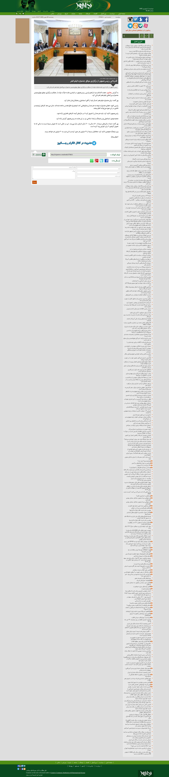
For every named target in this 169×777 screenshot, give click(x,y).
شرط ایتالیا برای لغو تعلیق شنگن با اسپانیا (139, 110)
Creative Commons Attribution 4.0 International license (67, 773)
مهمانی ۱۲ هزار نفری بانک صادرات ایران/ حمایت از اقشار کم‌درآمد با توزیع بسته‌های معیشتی (139, 350)
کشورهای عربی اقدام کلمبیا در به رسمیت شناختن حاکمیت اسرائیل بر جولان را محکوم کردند (138, 176)
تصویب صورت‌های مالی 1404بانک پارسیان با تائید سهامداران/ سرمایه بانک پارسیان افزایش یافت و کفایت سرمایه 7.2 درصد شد (138, 532)
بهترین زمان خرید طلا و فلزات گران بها (140, 520)
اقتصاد (95, 13)
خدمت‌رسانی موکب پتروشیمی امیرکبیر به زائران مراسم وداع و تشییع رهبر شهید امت (138, 689)
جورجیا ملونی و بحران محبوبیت (142, 101)
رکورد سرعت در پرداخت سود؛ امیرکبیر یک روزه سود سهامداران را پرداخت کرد (138, 544)
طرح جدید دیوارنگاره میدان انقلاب (141, 617)
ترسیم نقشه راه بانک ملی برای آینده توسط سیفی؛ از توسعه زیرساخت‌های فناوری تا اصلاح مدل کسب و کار (138, 627)
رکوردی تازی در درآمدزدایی (143, 601)
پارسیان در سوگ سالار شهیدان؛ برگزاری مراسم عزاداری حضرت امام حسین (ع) (137, 733)
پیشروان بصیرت (146, 589)
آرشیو (39, 11)
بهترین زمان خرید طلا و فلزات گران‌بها (140, 510)
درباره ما (52, 11)
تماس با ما (45, 11)
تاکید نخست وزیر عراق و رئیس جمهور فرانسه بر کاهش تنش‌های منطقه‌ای (138, 232)
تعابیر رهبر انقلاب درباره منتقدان (142, 570)
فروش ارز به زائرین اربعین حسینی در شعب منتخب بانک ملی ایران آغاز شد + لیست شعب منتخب (138, 664)
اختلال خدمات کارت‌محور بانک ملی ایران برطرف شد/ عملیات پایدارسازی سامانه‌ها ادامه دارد (137, 743)
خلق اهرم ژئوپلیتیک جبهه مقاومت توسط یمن (138, 554)
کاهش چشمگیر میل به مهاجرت (142, 586)
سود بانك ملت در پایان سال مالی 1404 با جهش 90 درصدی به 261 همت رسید (138, 753)
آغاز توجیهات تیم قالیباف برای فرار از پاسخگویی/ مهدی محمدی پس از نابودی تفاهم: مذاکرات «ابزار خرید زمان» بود (137, 658)
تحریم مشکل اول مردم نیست (142, 564)
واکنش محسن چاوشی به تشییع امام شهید (139, 682)
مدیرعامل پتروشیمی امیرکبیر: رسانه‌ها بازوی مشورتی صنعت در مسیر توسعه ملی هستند (138, 270)
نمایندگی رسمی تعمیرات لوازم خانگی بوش (139, 655)
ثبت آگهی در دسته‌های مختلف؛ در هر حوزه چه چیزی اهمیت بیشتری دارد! (138, 204)
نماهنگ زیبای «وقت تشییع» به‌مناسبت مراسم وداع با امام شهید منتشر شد (138, 725)
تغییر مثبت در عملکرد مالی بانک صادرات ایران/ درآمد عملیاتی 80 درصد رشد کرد (138, 327)
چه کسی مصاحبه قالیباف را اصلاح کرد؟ (140, 467)
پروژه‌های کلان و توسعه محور (143, 578)
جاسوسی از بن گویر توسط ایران (142, 415)
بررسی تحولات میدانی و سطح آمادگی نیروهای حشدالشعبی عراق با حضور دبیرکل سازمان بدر (138, 236)
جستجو (77, 766)
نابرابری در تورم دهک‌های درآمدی (141, 463)
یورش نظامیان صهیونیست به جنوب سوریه (139, 243)
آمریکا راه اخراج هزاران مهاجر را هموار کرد (138, 302)
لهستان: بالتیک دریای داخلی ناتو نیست (140, 104)
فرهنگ (88, 13)
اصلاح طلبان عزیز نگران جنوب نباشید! (140, 603)
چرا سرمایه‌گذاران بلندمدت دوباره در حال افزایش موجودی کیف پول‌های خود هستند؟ (139, 117)
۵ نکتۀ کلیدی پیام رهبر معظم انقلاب (141, 641)
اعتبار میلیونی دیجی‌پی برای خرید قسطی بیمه (138, 591)
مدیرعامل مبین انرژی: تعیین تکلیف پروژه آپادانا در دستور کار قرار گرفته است (138, 594)
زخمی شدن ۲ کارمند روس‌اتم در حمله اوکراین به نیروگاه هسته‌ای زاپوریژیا (138, 128)
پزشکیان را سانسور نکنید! (143, 496)
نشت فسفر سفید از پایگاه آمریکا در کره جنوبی (137, 474)
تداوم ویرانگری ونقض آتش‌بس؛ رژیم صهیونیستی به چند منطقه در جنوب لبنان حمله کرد (138, 166)
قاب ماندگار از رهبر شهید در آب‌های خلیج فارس (137, 572)
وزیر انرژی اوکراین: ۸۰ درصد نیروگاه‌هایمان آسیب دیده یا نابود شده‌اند (138, 408)
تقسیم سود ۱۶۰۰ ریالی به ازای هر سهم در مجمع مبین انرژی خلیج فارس (139, 598)
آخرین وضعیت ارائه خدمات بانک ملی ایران (139, 623)
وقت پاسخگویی (146, 547)
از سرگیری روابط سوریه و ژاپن (142, 423)
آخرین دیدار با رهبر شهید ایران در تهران (139, 687)
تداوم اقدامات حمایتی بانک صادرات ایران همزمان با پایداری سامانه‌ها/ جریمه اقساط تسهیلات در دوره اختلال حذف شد (139, 445)
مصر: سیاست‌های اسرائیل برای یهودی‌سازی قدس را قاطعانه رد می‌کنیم (138, 374)
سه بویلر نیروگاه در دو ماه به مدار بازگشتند (139, 267)
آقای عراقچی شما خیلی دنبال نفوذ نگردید (139, 506)
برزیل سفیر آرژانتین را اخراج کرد (141, 281)
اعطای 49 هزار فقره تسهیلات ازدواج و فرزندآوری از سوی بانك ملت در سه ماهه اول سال (138, 716)
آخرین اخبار (138, 41)
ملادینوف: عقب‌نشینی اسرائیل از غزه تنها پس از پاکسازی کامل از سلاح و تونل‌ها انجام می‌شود (137, 220)
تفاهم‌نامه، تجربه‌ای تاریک (144, 580)
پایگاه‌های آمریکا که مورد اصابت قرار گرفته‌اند (138, 611)
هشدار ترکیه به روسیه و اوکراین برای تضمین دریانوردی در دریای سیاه (138, 396)
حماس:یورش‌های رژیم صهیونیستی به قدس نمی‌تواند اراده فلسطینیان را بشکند (139, 331)
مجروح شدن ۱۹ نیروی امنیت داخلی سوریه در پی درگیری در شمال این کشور (138, 144)
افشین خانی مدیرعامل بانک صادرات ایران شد (138, 704)
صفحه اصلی (121, 13)
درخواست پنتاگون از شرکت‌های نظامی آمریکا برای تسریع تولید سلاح (138, 260)
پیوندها (33, 11)
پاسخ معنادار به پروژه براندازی (142, 556)
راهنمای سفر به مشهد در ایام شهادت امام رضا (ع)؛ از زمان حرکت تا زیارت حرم (138, 228)
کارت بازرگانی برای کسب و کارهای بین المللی (138, 421)
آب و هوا (27, 11)
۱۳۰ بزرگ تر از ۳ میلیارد (144, 465)
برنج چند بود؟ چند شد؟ (144, 461)
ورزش (59, 13)
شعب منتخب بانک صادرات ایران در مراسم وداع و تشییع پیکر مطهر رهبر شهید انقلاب (137, 693)
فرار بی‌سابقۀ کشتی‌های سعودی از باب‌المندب (138, 377)
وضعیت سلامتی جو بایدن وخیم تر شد (140, 249)
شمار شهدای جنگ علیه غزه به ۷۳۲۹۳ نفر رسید (137, 541)
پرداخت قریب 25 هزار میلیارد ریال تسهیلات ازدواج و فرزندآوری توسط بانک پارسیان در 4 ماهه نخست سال (138, 47)
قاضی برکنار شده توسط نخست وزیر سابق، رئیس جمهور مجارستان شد (139, 132)
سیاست (112, 13)
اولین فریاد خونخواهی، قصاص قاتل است (139, 684)
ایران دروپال (29, 775)
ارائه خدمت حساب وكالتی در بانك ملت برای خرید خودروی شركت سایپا (138, 697)
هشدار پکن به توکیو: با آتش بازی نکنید (140, 312)
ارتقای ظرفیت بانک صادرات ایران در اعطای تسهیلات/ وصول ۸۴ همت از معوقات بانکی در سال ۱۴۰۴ (138, 488)
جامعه (80, 13)
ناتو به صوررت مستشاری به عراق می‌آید (140, 429)
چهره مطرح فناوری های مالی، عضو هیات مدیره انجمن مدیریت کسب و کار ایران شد (137, 483)
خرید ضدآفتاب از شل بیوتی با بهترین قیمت (139, 476)
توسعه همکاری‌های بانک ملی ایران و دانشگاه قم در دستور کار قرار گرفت (138, 517)
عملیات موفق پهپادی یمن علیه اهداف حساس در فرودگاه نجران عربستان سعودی (137, 404)
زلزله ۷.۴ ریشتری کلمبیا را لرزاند (141, 195)
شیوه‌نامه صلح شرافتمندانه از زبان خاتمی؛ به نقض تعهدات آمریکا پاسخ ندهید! (138, 58)
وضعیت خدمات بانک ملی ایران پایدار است (139, 441)
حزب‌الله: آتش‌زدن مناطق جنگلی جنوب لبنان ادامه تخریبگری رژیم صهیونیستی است (138, 224)
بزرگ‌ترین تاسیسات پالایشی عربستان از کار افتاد (137, 470)
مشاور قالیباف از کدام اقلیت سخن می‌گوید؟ (139, 605)
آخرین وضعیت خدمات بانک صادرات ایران (139, 672)
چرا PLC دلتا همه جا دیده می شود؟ (141, 746)
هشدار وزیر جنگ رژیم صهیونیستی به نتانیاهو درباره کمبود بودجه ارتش (138, 392)
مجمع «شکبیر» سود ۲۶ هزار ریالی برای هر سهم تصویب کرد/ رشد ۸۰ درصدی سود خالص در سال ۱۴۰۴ (137, 559)
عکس (52, 13)
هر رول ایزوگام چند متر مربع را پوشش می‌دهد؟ (137, 439)
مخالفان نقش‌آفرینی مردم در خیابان (141, 508)
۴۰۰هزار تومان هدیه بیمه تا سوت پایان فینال (138, 631)
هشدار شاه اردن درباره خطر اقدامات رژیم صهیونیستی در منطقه (139, 171)
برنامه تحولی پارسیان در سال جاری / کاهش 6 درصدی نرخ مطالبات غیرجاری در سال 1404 (138, 721)
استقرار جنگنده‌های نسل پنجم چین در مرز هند (138, 472)
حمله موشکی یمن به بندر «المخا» (141, 159)
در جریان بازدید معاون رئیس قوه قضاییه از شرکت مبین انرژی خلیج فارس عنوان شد (139, 450)
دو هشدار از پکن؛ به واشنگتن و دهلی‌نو (140, 198)
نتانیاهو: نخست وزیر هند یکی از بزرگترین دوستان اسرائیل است (139, 370)
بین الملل (103, 13)
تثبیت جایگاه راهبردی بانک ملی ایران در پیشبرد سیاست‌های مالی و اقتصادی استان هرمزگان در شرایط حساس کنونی (137, 537)
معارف (73, 13)
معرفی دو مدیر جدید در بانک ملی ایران (140, 740)
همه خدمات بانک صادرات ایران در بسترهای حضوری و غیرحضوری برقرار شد (138, 736)
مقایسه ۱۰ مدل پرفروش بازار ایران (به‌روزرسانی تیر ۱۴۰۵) (141, 479)
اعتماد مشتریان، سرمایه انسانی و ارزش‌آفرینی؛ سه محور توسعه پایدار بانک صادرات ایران (137, 701)
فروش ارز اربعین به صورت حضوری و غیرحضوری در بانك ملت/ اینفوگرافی (140, 638)
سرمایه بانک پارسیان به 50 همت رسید (140, 51)
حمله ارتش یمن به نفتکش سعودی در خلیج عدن (138, 346)
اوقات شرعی (20, 11)
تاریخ (66, 13)
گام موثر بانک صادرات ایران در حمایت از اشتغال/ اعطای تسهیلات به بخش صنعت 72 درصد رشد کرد (137, 182)
